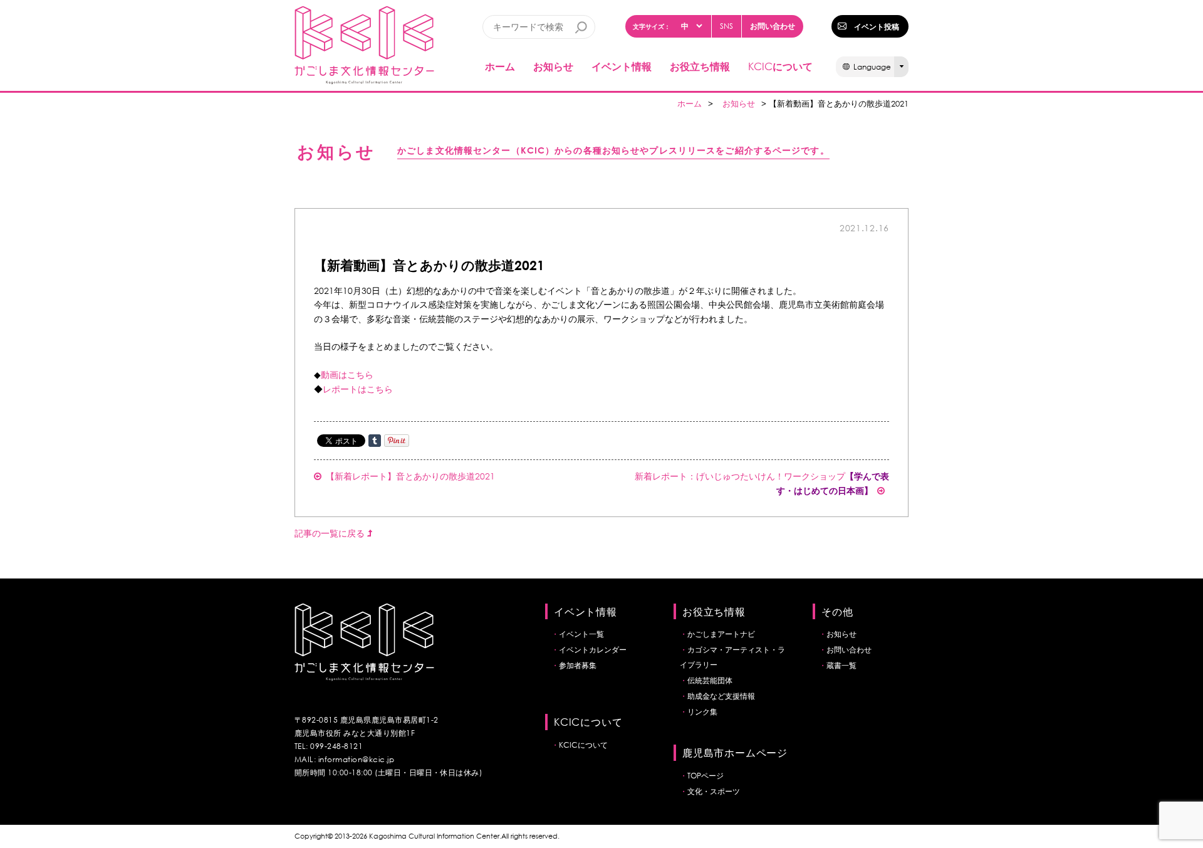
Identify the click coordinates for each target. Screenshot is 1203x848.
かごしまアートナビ (721, 634)
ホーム (500, 66)
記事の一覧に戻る (330, 533)
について (780, 66)
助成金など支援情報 (721, 696)
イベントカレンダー (593, 649)
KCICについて (583, 745)
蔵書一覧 (841, 665)
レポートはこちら (358, 389)
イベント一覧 (581, 634)
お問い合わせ (772, 26)
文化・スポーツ (713, 791)
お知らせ (553, 66)
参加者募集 (577, 665)
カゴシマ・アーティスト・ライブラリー (732, 657)
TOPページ (705, 775)
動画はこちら (347, 374)
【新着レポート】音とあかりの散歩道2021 (410, 476)
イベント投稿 (876, 26)
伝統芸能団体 (709, 680)
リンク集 (702, 711)
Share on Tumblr (374, 440)
